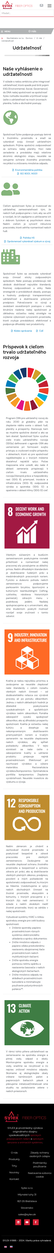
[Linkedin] (18, 1222)
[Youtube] (27, 1222)
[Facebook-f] (36, 1222)
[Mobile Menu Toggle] (49, 5)
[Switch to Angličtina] (5, 1247)
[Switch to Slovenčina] (11, 1247)
